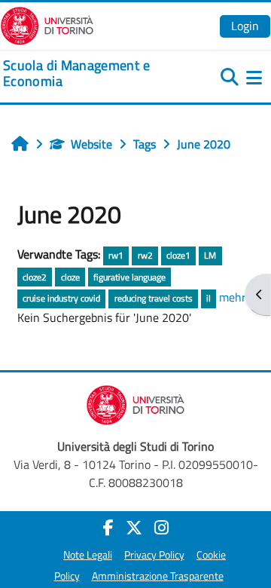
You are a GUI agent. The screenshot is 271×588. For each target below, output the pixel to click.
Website (91, 144)
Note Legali (87, 555)
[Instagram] (161, 528)
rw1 (115, 255)
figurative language (129, 277)
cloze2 (35, 277)
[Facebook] (108, 528)
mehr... (235, 297)
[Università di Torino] (47, 24)
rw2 (145, 255)
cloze (70, 277)
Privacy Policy (154, 555)
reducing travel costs (153, 298)
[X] (134, 528)
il (208, 298)
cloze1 (178, 255)
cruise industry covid (61, 298)
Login (245, 26)
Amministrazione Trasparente (158, 576)
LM (210, 255)
